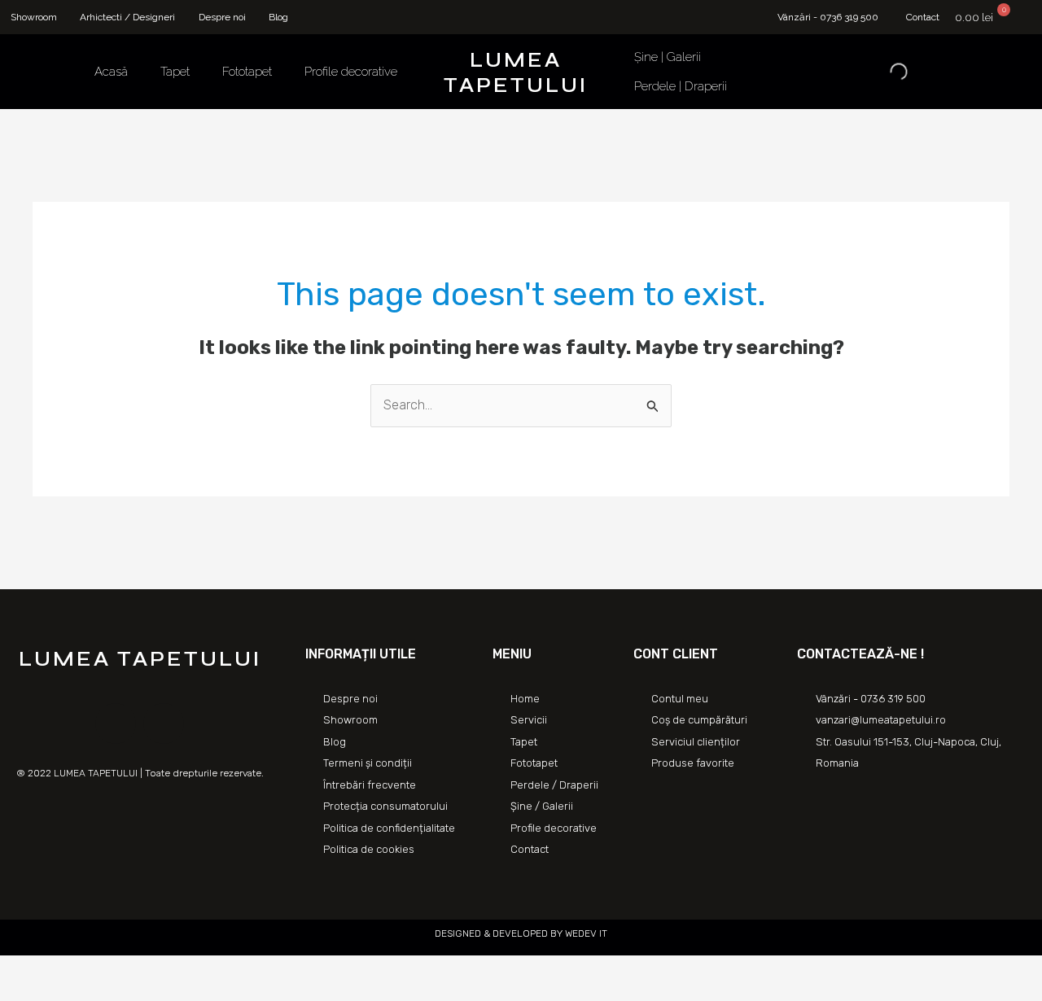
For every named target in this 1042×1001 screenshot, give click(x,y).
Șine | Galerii (667, 57)
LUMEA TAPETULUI (516, 73)
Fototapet (247, 71)
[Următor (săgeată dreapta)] (52, 993)
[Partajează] (52, 970)
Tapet (175, 71)
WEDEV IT (585, 933)
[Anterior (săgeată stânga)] (16, 993)
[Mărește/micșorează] (123, 970)
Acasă (111, 71)
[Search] (885, 71)
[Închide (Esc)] (16, 970)
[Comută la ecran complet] (88, 970)
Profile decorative (350, 71)
